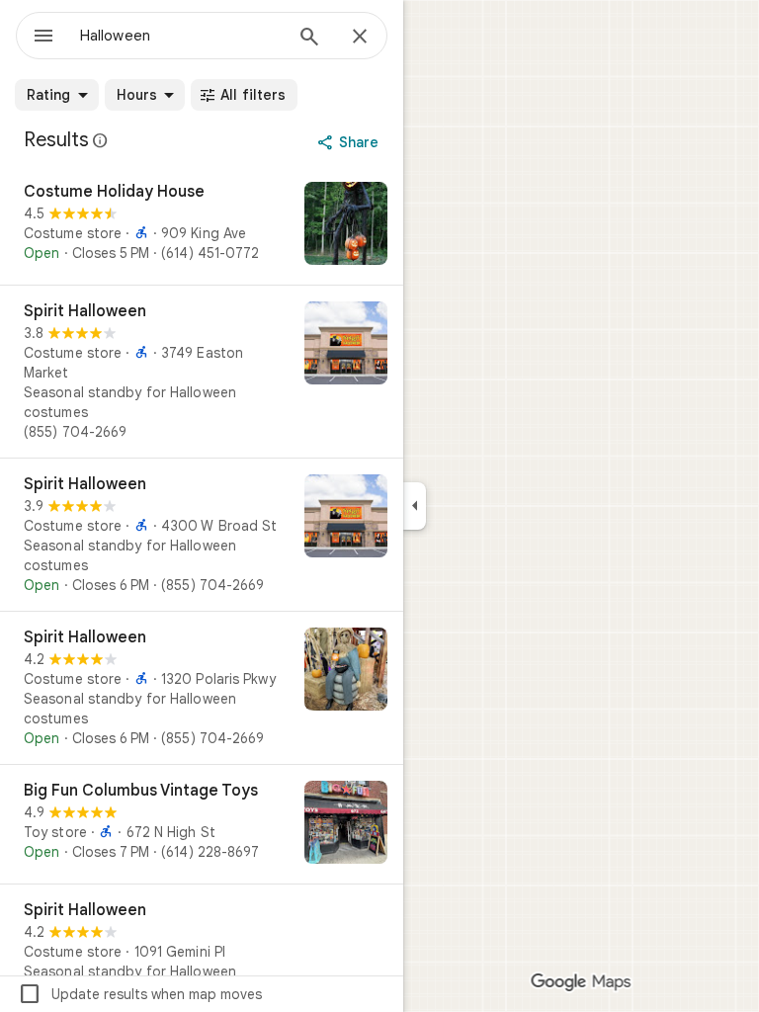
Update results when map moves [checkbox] (140, 994)
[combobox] (181, 35)
